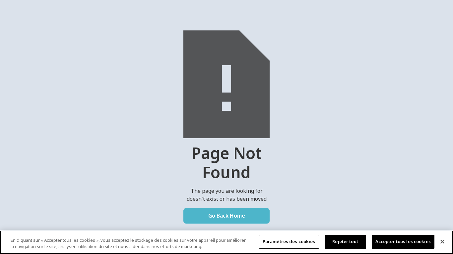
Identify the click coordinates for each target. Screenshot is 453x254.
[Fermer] (442, 241)
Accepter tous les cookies (403, 241)
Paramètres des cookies (289, 241)
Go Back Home (226, 215)
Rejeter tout (345, 241)
